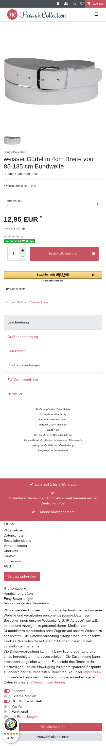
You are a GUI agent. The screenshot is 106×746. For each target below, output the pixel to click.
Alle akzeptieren (53, 727)
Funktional (20, 711)
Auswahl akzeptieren (53, 737)
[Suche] (74, 4)
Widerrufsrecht (15, 530)
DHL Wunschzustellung (30, 701)
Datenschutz (13, 535)
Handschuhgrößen (18, 593)
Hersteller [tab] (14, 394)
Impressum (12, 561)
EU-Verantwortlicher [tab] (22, 380)
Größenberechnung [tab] (22, 337)
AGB (7, 566)
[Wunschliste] (81, 4)
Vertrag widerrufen (21, 576)
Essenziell (19, 691)
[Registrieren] (67, 4)
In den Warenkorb (63, 254)
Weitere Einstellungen (21, 717)
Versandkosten (40, 302)
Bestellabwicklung (17, 540)
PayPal (17, 706)
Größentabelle (15, 588)
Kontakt (10, 556)
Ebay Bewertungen (18, 599)
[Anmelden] (58, 4)
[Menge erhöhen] (22, 250)
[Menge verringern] (22, 257)
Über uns (11, 551)
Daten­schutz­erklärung (48, 682)
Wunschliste (17, 289)
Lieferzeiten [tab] (16, 351)
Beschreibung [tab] (18, 322)
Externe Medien (24, 696)
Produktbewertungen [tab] (23, 365)
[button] (53, 277)
